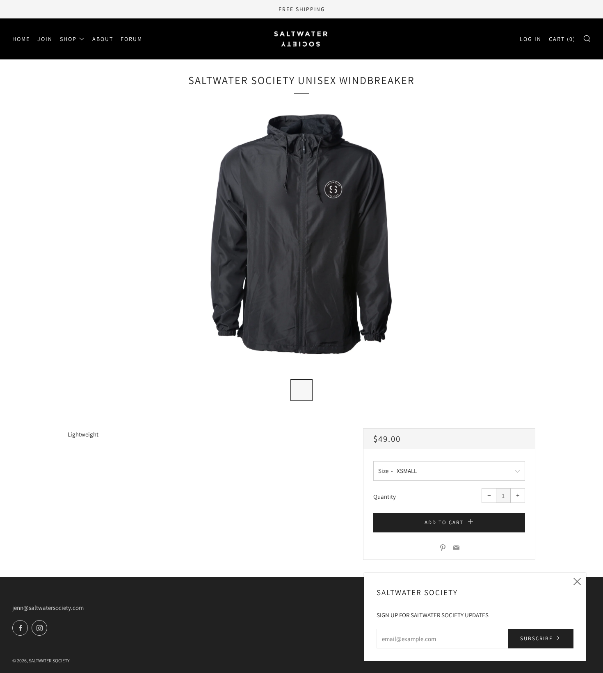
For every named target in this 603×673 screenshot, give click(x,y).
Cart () (562, 39)
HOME (21, 39)
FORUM (131, 39)
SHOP (68, 39)
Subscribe (536, 638)
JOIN (45, 39)
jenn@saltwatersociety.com (48, 608)
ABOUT (102, 39)
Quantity (384, 496)
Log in (530, 39)
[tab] (301, 390)
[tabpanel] (301, 240)
